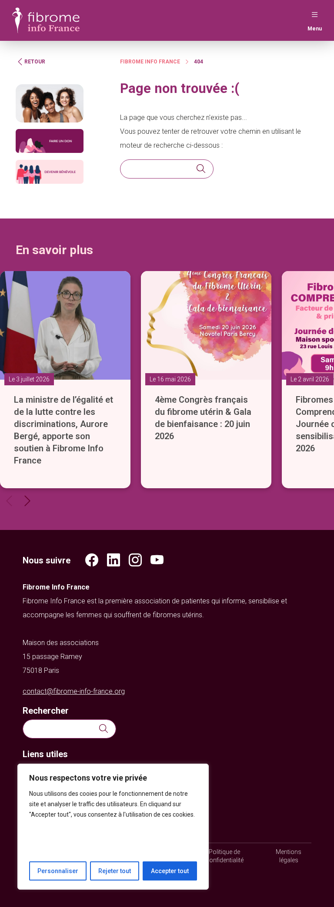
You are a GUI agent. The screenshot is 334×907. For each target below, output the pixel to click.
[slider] (167, 374)
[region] (113, 827)
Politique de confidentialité (225, 856)
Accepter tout (170, 870)
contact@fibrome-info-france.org (74, 691)
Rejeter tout (114, 870)
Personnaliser (57, 870)
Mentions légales (288, 856)
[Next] (27, 500)
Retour (34, 62)
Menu (314, 29)
